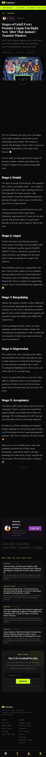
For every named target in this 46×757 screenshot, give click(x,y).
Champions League (26, 740)
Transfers (23, 728)
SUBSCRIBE (23, 681)
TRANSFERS (10, 13)
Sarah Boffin (7, 726)
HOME (3, 13)
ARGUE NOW (35, 528)
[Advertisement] (23, 108)
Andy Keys (6, 723)
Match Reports (24, 731)
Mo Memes (5, 731)
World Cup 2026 (25, 726)
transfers (20, 18)
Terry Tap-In (7, 728)
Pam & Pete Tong (8, 734)
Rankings (22, 737)
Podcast (22, 743)
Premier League (25, 723)
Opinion (22, 734)
